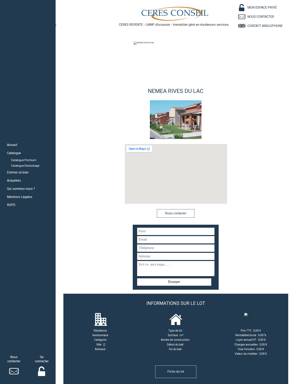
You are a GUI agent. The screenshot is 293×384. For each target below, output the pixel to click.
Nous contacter (175, 213)
